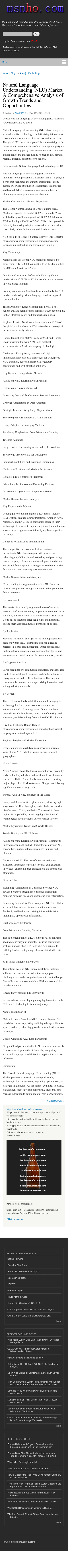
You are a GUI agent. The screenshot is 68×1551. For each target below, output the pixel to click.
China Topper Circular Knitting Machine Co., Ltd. (31, 1309)
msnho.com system (25, 1541)
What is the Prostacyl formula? (22, 1462)
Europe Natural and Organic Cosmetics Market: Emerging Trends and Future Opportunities (30, 1445)
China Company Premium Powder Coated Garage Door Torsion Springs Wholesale (32, 1419)
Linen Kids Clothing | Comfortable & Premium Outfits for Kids (33, 1374)
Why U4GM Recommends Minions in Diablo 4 (30, 1507)
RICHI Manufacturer (17, 1296)
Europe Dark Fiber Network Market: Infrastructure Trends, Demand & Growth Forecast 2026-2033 (32, 1454)
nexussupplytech (15, 1290)
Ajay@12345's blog (29, 73)
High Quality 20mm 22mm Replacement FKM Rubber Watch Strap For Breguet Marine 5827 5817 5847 (33, 1383)
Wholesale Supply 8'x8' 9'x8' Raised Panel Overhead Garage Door (33, 1341)
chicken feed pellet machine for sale (25, 1357)
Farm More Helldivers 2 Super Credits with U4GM (31, 1501)
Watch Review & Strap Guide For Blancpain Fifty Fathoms (31, 1494)
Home (5, 73)
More (58, 1321)
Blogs (14, 73)
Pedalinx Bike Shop (17, 1265)
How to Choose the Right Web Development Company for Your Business (34, 1476)
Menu (5, 62)
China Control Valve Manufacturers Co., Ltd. (29, 1315)
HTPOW (11, 1284)
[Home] (34, 9)
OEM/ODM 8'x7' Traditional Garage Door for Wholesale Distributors (28, 1350)
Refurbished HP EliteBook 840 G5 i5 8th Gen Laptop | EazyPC (33, 1365)
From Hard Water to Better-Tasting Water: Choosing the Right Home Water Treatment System (34, 1485)
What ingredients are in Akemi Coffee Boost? (29, 1468)
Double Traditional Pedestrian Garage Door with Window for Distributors (31, 1410)
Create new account (21, 41)
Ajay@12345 (20, 112)
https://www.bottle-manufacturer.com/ (24, 1109)
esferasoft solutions (16, 1277)
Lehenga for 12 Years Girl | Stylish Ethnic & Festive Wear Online (32, 1392)
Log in (6, 41)
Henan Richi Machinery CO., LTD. (24, 1271)
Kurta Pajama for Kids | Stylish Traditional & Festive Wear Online (32, 1401)
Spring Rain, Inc (15, 1258)
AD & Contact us (15, 1219)
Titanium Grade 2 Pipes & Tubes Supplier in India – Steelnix (32, 1515)
